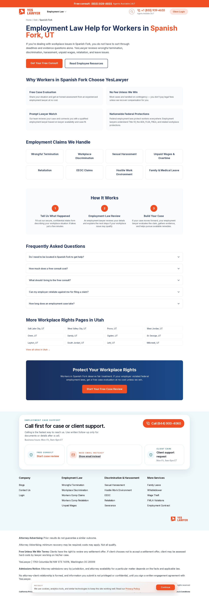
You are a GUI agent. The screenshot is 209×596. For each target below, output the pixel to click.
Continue (165, 587)
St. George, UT (154, 335)
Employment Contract (158, 505)
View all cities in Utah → (38, 349)
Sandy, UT (72, 335)
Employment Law (55, 11)
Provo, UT (112, 328)
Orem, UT (32, 335)
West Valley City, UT (77, 328)
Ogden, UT (112, 335)
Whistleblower (154, 490)
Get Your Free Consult (44, 63)
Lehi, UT (111, 343)
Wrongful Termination (73, 485)
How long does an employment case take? (52, 303)
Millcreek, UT (153, 343)
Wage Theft (153, 495)
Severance (110, 505)
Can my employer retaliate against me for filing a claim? (59, 291)
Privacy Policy (133, 588)
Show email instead (90, 456)
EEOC (107, 495)
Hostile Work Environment (118, 490)
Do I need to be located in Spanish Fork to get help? (56, 256)
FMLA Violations (155, 500)
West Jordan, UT (155, 328)
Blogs (22, 485)
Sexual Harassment (114, 485)
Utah (35, 20)
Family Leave (154, 485)
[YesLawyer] (179, 520)
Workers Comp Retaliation (75, 500)
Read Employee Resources (86, 63)
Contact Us (24, 490)
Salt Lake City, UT (36, 328)
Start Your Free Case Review (104, 389)
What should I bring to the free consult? (50, 280)
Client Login (179, 11)
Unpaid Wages (69, 505)
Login (21, 495)
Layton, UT (33, 343)
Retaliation (109, 500)
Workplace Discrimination (75, 490)
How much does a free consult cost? (48, 268)
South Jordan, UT (76, 343)
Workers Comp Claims (73, 495)
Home (29, 20)
